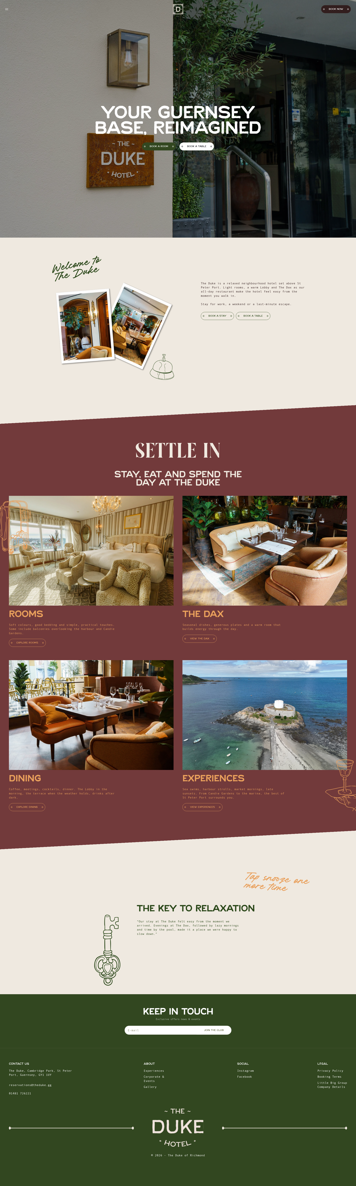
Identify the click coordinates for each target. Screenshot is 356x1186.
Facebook (244, 1076)
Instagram (245, 1070)
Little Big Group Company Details (332, 1084)
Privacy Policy (330, 1070)
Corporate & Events (154, 1078)
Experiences (154, 1070)
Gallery (150, 1086)
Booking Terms (329, 1076)
